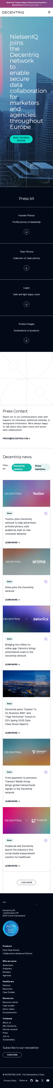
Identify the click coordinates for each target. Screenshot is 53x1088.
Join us (6, 1036)
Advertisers (8, 965)
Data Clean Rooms (11, 950)
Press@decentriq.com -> (16, 438)
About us (7, 1022)
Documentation (10, 1012)
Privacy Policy (10, 1080)
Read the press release (21, 139)
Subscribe (12, 1055)
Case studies (9, 1005)
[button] (49, 12)
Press (5, 1033)
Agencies (7, 975)
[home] (13, 12)
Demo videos (9, 1009)
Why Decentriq (9, 1026)
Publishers (7, 968)
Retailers (7, 972)
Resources (7, 989)
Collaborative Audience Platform (17, 953)
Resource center (10, 1002)
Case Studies (9, 992)
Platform (6, 985)
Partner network (10, 1029)
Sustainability (9, 1039)
